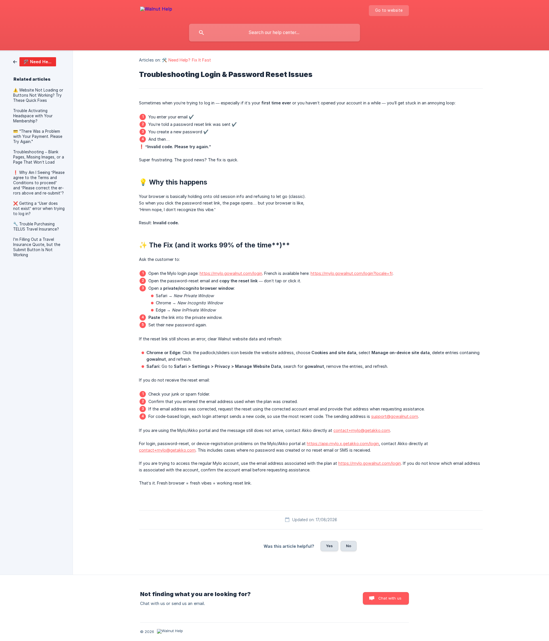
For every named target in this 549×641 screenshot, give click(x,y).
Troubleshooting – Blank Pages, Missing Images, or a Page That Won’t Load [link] (38, 157)
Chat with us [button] (389, 598)
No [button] (348, 545)
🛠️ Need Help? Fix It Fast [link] (186, 59)
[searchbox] (274, 32)
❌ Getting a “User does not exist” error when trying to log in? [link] (39, 208)
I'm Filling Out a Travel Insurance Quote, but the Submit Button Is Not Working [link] (36, 247)
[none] (156, 10)
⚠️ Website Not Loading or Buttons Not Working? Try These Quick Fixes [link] (38, 95)
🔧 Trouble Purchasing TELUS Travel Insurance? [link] (36, 226)
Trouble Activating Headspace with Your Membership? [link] (33, 115)
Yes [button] (329, 545)
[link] (34, 61)
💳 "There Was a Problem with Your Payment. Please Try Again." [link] (37, 136)
